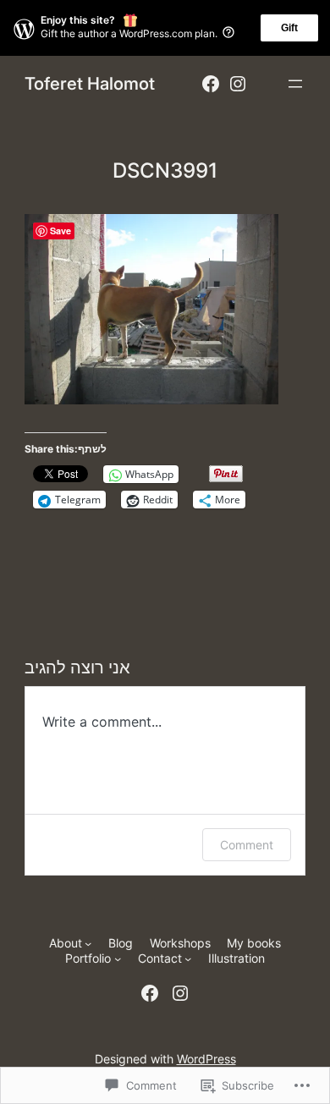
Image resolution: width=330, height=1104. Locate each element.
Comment (246, 845)
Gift (289, 28)
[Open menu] (295, 84)
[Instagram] (238, 84)
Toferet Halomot (90, 83)
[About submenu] (88, 943)
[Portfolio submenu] (117, 958)
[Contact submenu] (187, 958)
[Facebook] (211, 84)
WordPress (206, 1059)
